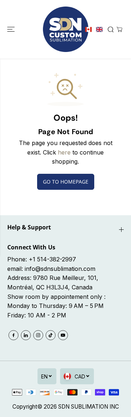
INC (114, 406)
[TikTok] (50, 335)
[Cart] (119, 29)
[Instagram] (38, 335)
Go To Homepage (65, 181)
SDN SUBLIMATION (83, 406)
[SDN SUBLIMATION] (65, 29)
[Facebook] (13, 335)
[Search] (110, 29)
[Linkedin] (26, 335)
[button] (11, 29)
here (64, 152)
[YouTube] (63, 335)
